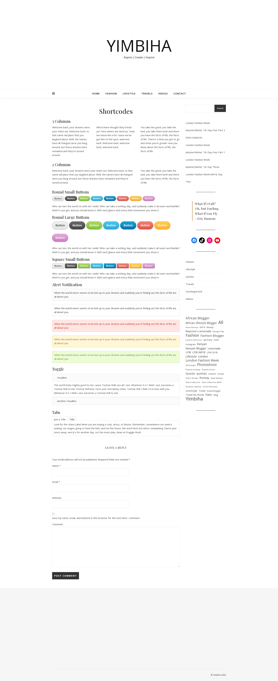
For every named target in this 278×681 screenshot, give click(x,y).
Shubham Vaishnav (193, 387)
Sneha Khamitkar (210, 387)
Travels (147, 93)
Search (220, 108)
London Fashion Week (202, 360)
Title (72, 419)
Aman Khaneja (192, 327)
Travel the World (195, 394)
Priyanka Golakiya (193, 369)
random (212, 373)
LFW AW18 (198, 352)
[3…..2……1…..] (90, 605)
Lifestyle (129, 93)
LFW (188, 352)
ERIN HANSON (194, 137)
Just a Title (60, 419)
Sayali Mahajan (217, 378)
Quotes (190, 276)
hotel (216, 339)
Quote (190, 374)
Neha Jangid (191, 365)
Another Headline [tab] (66, 401)
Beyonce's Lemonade (198, 331)
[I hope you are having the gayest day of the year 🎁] (79, 627)
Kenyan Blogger (196, 348)
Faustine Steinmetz (194, 340)
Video (208, 394)
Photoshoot (207, 365)
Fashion (111, 93)
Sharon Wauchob (193, 382)
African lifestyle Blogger (201, 323)
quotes (201, 374)
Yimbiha (139, 45)
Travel (202, 390)
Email (56, 481)
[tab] (59, 418)
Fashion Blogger (212, 336)
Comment (57, 524)
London (203, 356)
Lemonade (214, 348)
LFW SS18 (212, 352)
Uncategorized (194, 291)
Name (56, 465)
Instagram (191, 344)
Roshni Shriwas (192, 378)
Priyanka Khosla (208, 369)
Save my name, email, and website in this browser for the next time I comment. (96, 518)
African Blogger (197, 318)
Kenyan (202, 344)
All (220, 322)
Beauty (210, 327)
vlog (215, 394)
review (220, 373)
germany (208, 339)
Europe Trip (218, 331)
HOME (96, 93)
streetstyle (191, 390)
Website (56, 497)
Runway (204, 378)
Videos (163, 93)
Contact (179, 93)
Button (58, 198)
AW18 (202, 327)
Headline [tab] (62, 377)
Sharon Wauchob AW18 (212, 382)
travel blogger (214, 390)
